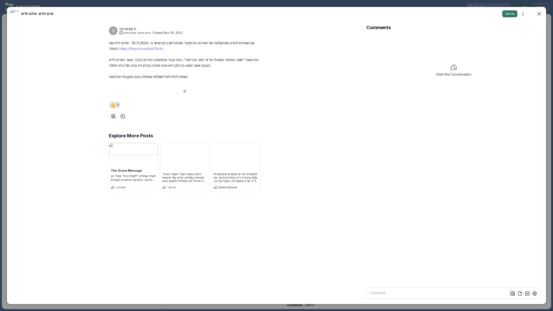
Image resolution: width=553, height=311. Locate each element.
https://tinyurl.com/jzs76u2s (141, 48)
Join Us (510, 13)
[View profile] (113, 187)
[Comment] (122, 116)
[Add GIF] (527, 293)
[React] (113, 116)
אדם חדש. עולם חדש (137, 33)
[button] (114, 105)
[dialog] (276, 155)
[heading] (129, 188)
